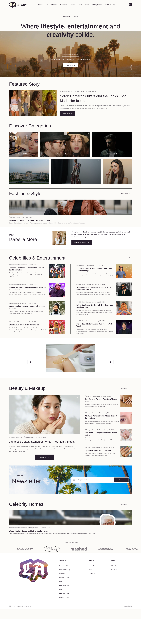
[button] (41, 60)
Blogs (90, 569)
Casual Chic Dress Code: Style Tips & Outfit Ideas (29, 220)
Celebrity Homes (97, 4)
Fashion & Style (43, 4)
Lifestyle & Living (109, 4)
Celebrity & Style (67, 91)
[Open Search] (130, 4)
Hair (60, 589)
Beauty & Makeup (83, 4)
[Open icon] (55, 92)
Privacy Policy (128, 606)
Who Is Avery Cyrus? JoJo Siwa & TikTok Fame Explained (70, 59)
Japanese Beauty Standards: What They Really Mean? (42, 441)
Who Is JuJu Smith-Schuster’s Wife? (24, 325)
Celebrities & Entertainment (59, 4)
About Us (91, 566)
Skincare (72, 4)
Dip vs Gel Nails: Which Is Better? (98, 450)
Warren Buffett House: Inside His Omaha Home (28, 531)
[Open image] (70, 358)
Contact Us (92, 573)
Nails (98, 396)
